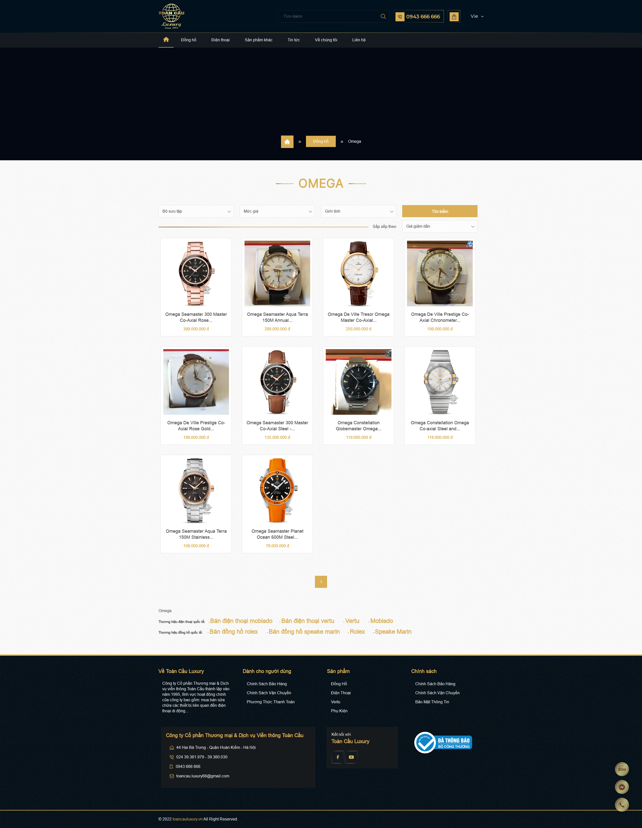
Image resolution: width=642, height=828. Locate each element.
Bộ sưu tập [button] (172, 211)
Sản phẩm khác (259, 40)
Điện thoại (220, 40)
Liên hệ (359, 40)
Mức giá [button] (251, 211)
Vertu (335, 702)
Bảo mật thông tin (432, 702)
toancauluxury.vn (188, 819)
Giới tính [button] (332, 211)
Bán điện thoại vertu (307, 620)
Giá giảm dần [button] (418, 226)
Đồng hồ (188, 40)
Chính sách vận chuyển (269, 693)
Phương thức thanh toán (271, 702)
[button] (472, 16)
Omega (354, 141)
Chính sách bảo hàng (267, 684)
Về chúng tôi (326, 40)
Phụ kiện (339, 711)
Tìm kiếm (440, 211)
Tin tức (294, 40)
